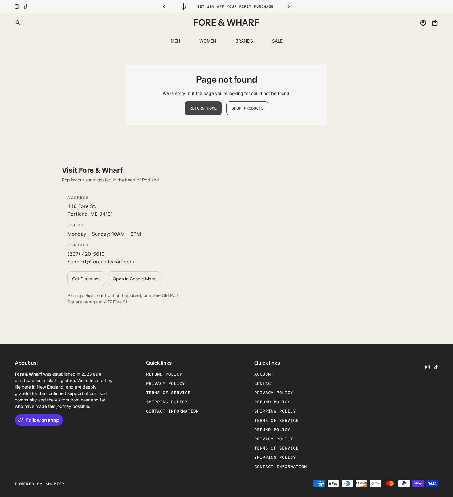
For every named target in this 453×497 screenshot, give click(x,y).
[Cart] (434, 22)
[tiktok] (25, 6)
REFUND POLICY (272, 402)
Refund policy (164, 374)
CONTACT (264, 383)
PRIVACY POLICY (273, 392)
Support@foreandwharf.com (100, 262)
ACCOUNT (264, 374)
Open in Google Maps (134, 278)
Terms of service (168, 392)
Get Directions (86, 278)
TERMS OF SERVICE (276, 420)
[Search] (18, 22)
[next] (289, 6)
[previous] (164, 6)
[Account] (423, 22)
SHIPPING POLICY (275, 411)
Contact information (172, 411)
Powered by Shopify (40, 484)
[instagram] (17, 6)
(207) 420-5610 (85, 254)
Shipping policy (167, 402)
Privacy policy (165, 383)
